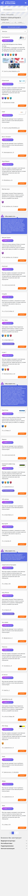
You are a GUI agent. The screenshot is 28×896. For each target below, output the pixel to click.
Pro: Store (5, 320)
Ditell (3, 112)
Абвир (4, 781)
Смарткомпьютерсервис (9, 565)
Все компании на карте (14, 27)
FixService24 (5, 80)
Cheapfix (4, 294)
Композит (5, 266)
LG (12, 22)
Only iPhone (5, 592)
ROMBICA (20, 22)
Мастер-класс (6, 189)
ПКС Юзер (5, 726)
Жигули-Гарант (6, 237)
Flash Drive (5, 410)
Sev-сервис (5, 622)
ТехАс (3, 756)
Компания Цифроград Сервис (8, 464)
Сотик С (4, 352)
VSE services (5, 499)
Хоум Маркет (6, 161)
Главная (3, 14)
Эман (3, 805)
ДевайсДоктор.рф (7, 699)
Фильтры (4, 31)
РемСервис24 (6, 37)
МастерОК (5, 523)
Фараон (4, 439)
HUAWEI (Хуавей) (6, 22)
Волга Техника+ (6, 136)
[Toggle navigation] (25, 2)
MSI (15, 22)
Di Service (4, 674)
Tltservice (4, 647)
